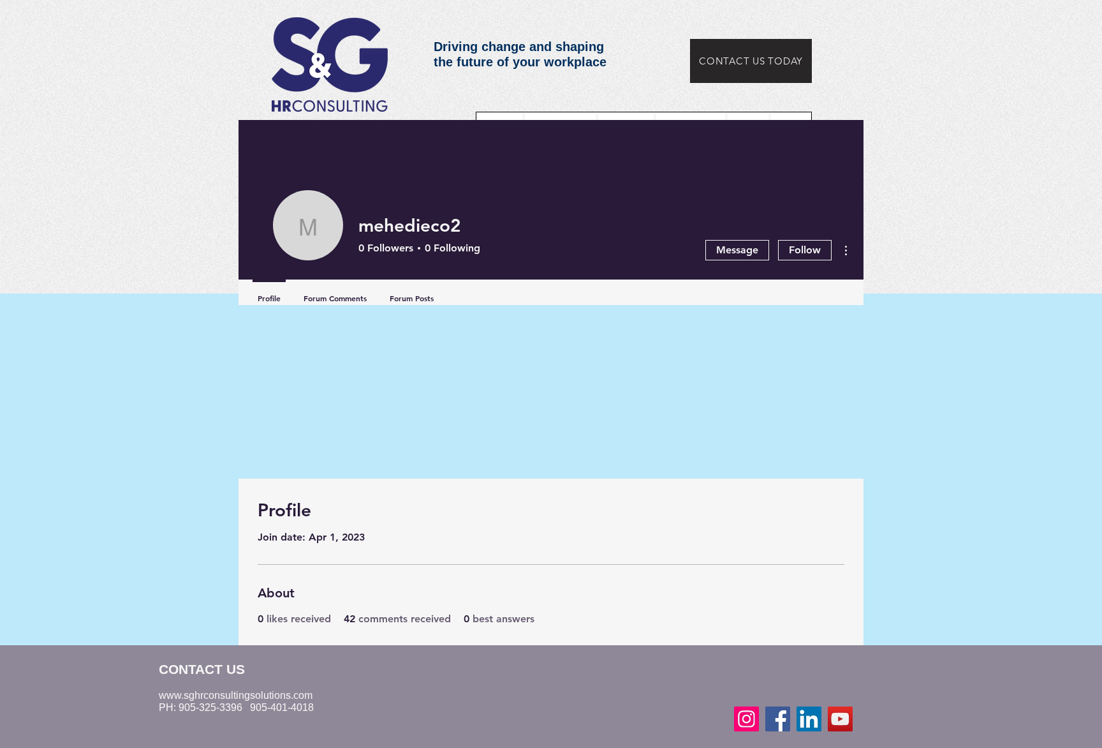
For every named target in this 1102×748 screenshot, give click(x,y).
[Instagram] (746, 719)
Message (737, 250)
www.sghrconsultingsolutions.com (235, 695)
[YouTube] (840, 719)
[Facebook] (777, 719)
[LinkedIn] (809, 719)
